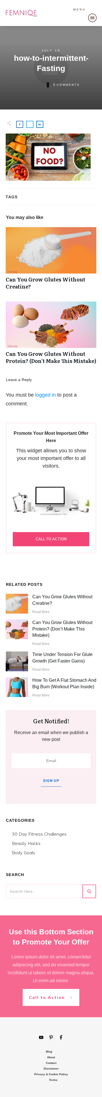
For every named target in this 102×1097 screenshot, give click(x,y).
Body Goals (23, 852)
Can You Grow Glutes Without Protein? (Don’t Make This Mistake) (51, 336)
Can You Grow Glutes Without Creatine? (51, 261)
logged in (45, 395)
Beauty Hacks (26, 843)
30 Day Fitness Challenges (39, 834)
